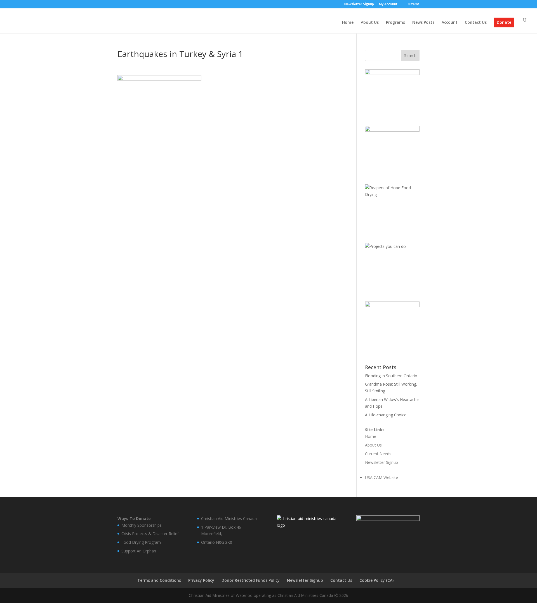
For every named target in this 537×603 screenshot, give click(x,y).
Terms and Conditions (159, 580)
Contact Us (476, 22)
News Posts (423, 22)
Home (348, 22)
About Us (370, 22)
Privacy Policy (201, 580)
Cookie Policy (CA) (376, 580)
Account (450, 22)
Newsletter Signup (359, 4)
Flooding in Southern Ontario (391, 375)
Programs (395, 22)
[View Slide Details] (392, 92)
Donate (504, 22)
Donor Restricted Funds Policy (251, 580)
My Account (388, 4)
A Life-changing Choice (385, 414)
